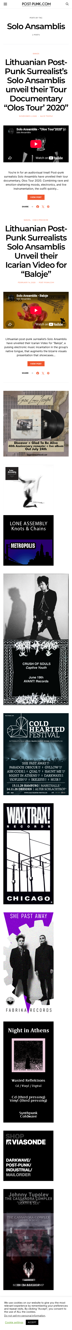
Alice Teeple (46, 116)
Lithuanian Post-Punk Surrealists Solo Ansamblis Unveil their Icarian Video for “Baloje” (36, 251)
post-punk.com (46, 282)
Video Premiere (40, 220)
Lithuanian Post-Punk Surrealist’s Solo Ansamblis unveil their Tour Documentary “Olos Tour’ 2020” (36, 84)
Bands (36, 54)
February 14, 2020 (26, 282)
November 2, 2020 (28, 116)
